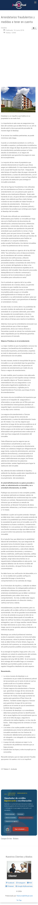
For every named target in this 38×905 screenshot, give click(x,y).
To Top (19, 900)
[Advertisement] (19, 55)
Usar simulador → (20, 829)
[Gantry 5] (19, 5)
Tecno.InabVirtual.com (25, 896)
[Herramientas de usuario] (34, 28)
